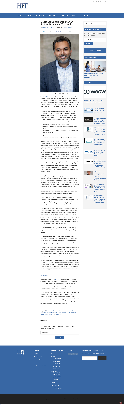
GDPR (69, 310)
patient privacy (51, 314)
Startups (53, 382)
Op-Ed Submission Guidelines (40, 366)
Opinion (53, 353)
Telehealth (55, 377)
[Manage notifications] (120, 403)
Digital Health (54, 371)
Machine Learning (73, 312)
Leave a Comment (68, 27)
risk (60, 314)
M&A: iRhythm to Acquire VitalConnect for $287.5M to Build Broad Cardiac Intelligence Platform (99, 131)
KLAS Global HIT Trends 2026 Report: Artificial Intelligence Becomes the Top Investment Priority (99, 199)
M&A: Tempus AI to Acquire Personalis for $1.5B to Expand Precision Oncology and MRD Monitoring (100, 163)
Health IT (53, 356)
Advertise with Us (38, 359)
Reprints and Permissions (39, 362)
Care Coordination (57, 358)
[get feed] (94, 2)
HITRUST (67, 312)
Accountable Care (57, 387)
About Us (36, 353)
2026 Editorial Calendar (39, 356)
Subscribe (36, 372)
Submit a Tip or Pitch (95, 50)
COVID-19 (45, 97)
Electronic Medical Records (59, 310)
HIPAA (60, 312)
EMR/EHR (55, 360)
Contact (35, 369)
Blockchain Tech (56, 374)
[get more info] (106, 2)
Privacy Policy (75, 399)
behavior (48, 310)
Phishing (57, 314)
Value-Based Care (55, 385)
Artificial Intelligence (57, 372)
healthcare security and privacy (51, 312)
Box (51, 310)
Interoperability (56, 361)
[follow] (97, 2)
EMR (66, 310)
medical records (44, 314)
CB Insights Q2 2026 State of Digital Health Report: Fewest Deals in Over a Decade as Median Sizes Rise (99, 142)
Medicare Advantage (57, 388)
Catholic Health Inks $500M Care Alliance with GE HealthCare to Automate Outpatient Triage (99, 188)
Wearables (55, 379)
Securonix (57, 279)
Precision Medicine (57, 376)
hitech (63, 312)
